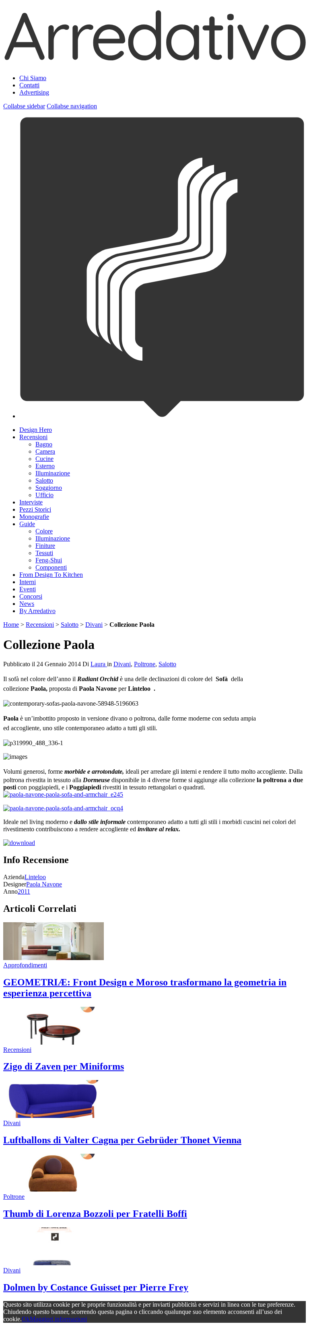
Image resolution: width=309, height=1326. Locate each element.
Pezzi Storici (35, 509)
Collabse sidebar (24, 106)
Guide (27, 523)
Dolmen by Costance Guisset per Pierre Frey (95, 1287)
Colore (44, 531)
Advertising (34, 92)
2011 (24, 891)
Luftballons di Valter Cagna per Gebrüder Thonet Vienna (122, 1140)
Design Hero (35, 429)
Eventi (27, 589)
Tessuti (44, 552)
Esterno (45, 466)
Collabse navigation (72, 106)
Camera (45, 451)
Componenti (51, 567)
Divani (94, 624)
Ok (26, 1319)
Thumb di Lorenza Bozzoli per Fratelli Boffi (95, 1213)
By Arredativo (37, 610)
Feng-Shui (48, 560)
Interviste (31, 502)
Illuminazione (52, 473)
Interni (27, 581)
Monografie (34, 516)
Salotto (44, 480)
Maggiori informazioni (58, 1319)
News (26, 603)
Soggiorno (48, 487)
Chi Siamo (32, 77)
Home (11, 624)
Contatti (29, 85)
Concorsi (30, 596)
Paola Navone (44, 884)
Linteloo (35, 877)
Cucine (44, 458)
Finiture (45, 545)
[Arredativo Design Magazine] (154, 58)
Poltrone (144, 664)
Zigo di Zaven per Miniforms (63, 1066)
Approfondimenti (25, 965)
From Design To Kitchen (51, 574)
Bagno (43, 444)
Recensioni (33, 437)
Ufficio (44, 495)
